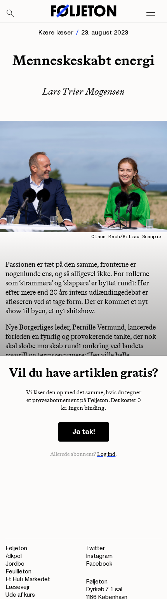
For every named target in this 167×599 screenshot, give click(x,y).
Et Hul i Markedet (27, 579)
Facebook (99, 564)
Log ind (106, 454)
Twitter (95, 548)
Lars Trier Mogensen (83, 91)
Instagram (99, 556)
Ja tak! (83, 432)
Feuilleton (18, 572)
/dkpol (13, 556)
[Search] (10, 14)
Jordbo (14, 564)
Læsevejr (17, 587)
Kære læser (55, 32)
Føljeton (16, 548)
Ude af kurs (20, 595)
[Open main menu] (151, 12)
